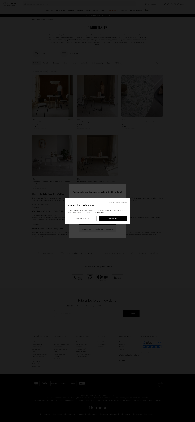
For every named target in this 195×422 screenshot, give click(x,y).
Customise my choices (82, 218)
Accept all (113, 219)
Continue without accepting (118, 202)
